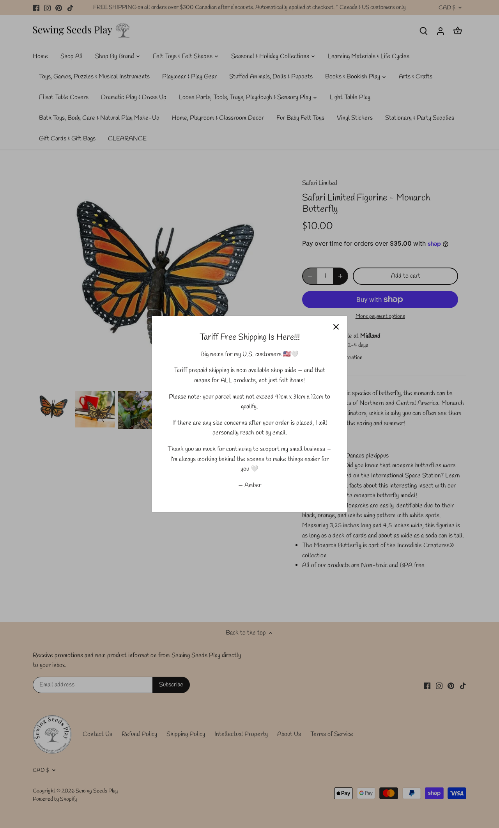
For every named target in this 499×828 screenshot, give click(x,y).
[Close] (336, 326)
